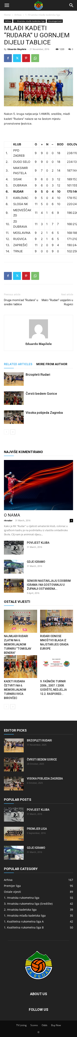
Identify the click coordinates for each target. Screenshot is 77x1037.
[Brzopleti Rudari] (14, 379)
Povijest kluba (38, 542)
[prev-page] (6, 431)
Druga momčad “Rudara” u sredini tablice (21, 302)
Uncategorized (55, 21)
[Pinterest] (26, 58)
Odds (44, 1025)
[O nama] (38, 485)
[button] (6, 5)
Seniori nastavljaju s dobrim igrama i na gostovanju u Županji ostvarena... (49, 584)
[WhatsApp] (35, 58)
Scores (34, 1025)
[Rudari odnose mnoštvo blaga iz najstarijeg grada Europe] (56, 621)
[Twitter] (17, 58)
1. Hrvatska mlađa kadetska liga (42, 14)
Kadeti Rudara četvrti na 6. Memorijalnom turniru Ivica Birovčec (15, 690)
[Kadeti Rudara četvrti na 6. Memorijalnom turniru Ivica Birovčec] (20, 666)
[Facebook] (8, 58)
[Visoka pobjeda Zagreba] (14, 417)
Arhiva (18, 14)
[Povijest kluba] (14, 548)
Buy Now (56, 1025)
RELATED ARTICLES (18, 364)
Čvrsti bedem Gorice (41, 394)
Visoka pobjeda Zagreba (44, 413)
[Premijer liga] (14, 834)
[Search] (71, 5)
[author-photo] (38, 338)
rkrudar (8, 520)
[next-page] (12, 431)
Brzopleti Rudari (38, 374)
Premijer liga (37, 828)
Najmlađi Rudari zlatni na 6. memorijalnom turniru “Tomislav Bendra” (17, 644)
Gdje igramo (36, 561)
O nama (12, 515)
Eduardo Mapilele (17, 49)
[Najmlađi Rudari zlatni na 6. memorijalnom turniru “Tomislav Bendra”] (20, 621)
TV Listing (21, 1025)
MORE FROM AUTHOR (51, 364)
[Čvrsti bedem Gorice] (14, 398)
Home (7, 14)
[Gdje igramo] (14, 567)
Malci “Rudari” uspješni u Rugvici (57, 302)
